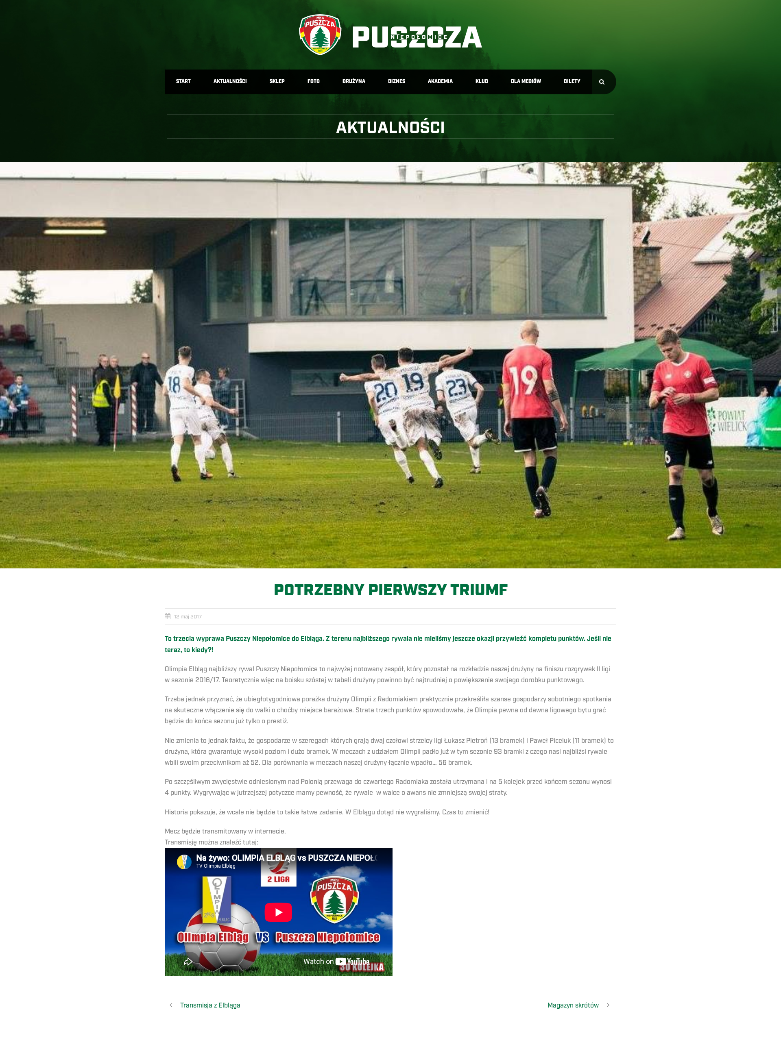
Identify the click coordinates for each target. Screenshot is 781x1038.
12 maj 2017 (188, 617)
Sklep (277, 81)
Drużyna (354, 81)
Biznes (396, 81)
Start (183, 81)
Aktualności (230, 81)
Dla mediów (526, 81)
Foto (314, 81)
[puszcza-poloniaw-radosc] (390, 365)
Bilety (572, 81)
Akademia (440, 81)
